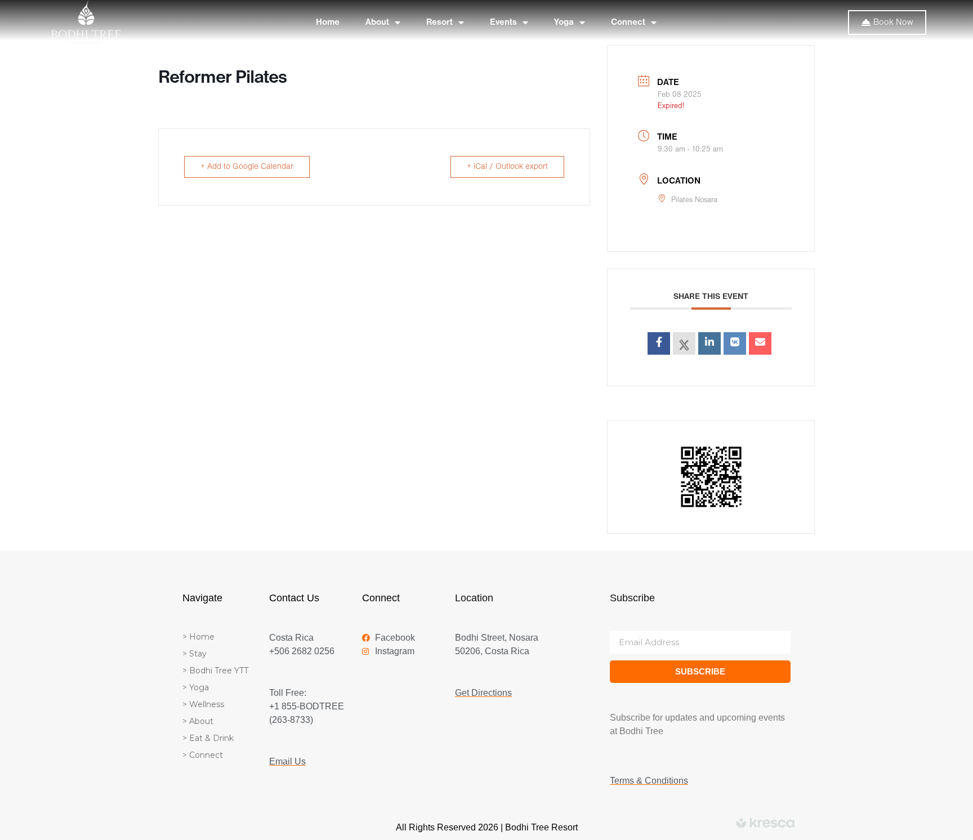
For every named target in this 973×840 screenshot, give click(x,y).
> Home (198, 637)
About (377, 22)
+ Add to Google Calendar (246, 167)
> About (197, 721)
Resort (439, 22)
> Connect (202, 755)
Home (328, 22)
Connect (628, 22)
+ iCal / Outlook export (507, 167)
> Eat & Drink (208, 738)
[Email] (760, 343)
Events (503, 22)
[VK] (735, 343)
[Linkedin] (709, 343)
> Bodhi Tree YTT (215, 670)
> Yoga (195, 687)
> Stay (194, 654)
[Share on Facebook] (659, 343)
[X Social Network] (684, 343)
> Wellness (203, 704)
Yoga (564, 22)
